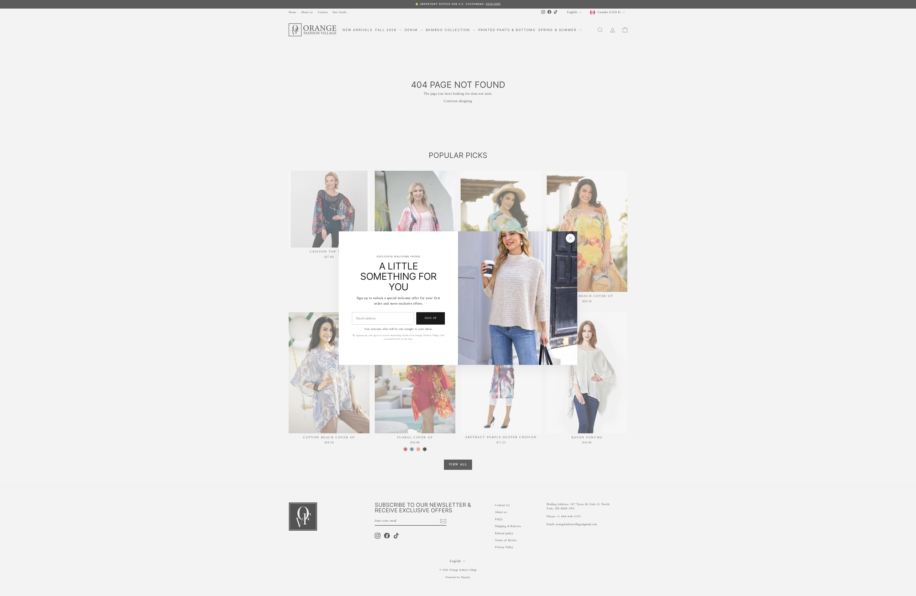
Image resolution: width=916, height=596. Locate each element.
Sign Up (431, 318)
